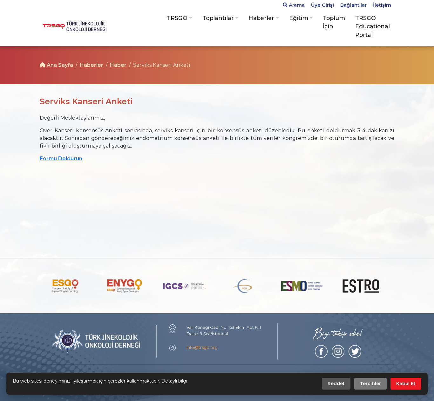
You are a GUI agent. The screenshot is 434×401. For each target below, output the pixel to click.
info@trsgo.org (202, 347)
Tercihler (370, 383)
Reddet (336, 383)
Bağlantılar (353, 5)
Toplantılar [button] (218, 18)
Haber (118, 65)
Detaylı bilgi (174, 381)
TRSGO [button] (177, 18)
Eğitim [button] (298, 18)
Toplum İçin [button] (334, 22)
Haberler (91, 65)
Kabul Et (406, 383)
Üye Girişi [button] (322, 5)
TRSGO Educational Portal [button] (372, 26)
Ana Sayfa (59, 65)
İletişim (382, 5)
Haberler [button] (261, 18)
